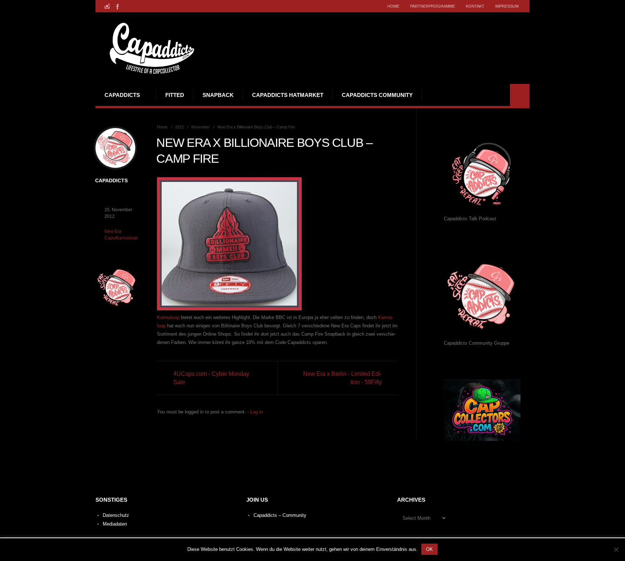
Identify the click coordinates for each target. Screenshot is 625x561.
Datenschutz (116, 515)
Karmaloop (168, 317)
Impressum (507, 6)
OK (429, 549)
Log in (256, 412)
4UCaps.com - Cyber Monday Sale (211, 378)
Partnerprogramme (432, 6)
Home (393, 6)
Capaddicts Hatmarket (287, 95)
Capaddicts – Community (280, 515)
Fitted (174, 95)
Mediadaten (115, 524)
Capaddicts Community (377, 95)
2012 (179, 127)
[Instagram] (107, 6)
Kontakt (475, 6)
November (200, 127)
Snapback (218, 95)
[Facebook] (117, 6)
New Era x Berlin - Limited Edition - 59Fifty (342, 378)
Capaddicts (122, 95)
